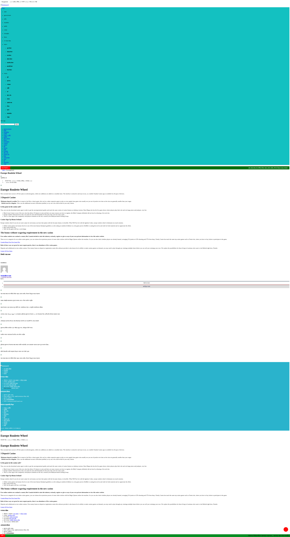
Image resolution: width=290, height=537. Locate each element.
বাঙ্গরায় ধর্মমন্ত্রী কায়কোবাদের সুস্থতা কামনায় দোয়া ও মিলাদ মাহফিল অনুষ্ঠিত (17, 300)
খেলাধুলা (5, 30)
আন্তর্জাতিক (6, 22)
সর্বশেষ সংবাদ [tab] (146, 283)
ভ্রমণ (8, 109)
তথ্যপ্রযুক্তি (6, 33)
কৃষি (7, 77)
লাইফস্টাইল (9, 113)
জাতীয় (5, 19)
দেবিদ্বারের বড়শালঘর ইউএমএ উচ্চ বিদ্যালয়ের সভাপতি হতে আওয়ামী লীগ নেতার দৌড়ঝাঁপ (20, 321)
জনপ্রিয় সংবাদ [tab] (146, 286)
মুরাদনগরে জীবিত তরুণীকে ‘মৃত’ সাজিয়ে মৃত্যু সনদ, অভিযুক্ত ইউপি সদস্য (16, 327)
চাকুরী (8, 88)
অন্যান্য (5, 73)
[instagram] (4, 3)
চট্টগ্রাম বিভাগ (9, 51)
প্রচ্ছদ (5, 11)
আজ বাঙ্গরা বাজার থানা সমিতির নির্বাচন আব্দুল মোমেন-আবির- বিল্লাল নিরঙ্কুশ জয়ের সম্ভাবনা (247, 168)
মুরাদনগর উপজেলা (7, 15)
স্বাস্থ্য (8, 117)
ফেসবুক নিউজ (7, 157)
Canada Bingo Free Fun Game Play (10, 242)
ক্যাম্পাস (8, 80)
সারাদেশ (5, 44)
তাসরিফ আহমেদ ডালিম (15, 386)
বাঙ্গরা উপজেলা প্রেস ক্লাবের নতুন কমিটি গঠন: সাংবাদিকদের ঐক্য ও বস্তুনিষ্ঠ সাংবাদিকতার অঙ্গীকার (22, 307)
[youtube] (2, 3)
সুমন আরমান (16, 380)
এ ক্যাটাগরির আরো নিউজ (6, 277)
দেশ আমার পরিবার (7, 41)
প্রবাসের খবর (9, 102)
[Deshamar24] (5, 5)
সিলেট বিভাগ (9, 70)
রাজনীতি (5, 26)
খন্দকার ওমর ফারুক (13, 383)
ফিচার (8, 106)
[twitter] (5, 3)
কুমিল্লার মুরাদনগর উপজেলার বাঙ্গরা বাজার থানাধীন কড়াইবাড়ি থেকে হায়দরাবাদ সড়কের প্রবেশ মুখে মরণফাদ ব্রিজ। (25, 344)
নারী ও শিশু (9, 95)
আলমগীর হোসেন (11, 382)
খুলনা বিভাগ (9, 48)
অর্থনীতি (5, 134)
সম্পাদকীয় (6, 151)
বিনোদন (5, 37)
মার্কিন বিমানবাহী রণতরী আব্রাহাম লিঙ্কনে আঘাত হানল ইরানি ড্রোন (15, 351)
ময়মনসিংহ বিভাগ (10, 62)
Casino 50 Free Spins (6, 251)
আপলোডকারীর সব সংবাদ (6, 275)
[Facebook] (1, 257)
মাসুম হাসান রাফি (12, 385)
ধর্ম (7, 91)
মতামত (8, 99)
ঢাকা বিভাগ (9, 55)
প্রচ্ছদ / (4, 170)
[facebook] (1, 3)
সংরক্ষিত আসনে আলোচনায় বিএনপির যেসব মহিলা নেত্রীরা (13, 334)
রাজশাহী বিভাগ (10, 66)
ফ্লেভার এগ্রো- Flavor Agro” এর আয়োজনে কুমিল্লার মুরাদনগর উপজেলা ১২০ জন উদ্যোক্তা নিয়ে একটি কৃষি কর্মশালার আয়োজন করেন (30, 314)
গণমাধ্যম (8, 84)
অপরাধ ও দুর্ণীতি (7, 135)
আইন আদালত (7, 138)
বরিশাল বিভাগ (9, 59)
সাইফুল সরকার (23, 380)
